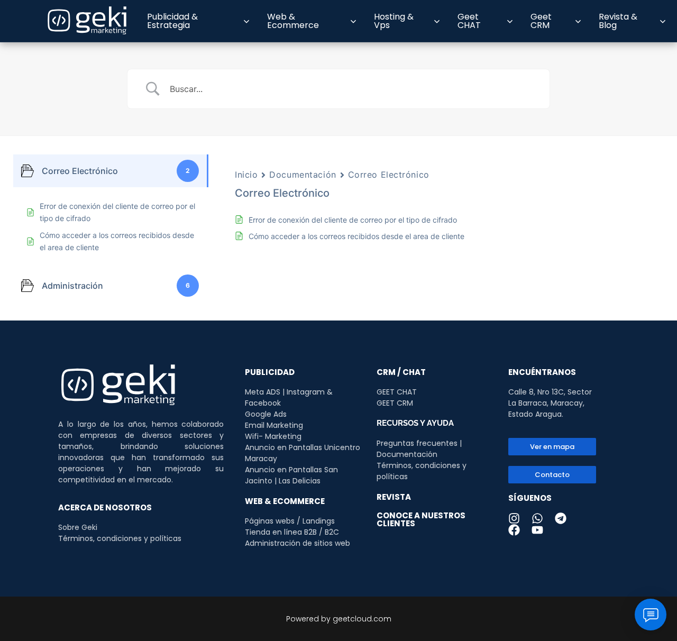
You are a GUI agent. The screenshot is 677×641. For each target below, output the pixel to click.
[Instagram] (514, 518)
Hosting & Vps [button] (394, 21)
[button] (552, 474)
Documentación (302, 174)
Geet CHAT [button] (469, 21)
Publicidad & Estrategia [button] (172, 21)
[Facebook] (514, 530)
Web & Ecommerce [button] (293, 21)
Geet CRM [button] (541, 21)
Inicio (246, 174)
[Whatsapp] (537, 518)
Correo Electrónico (388, 174)
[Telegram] (560, 518)
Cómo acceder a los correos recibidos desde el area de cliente (356, 236)
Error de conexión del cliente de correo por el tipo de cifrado (353, 219)
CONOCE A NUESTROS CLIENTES (421, 519)
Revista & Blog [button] (618, 21)
